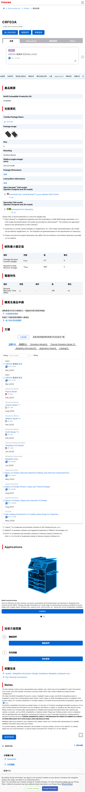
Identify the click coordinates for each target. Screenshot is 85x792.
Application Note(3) (48, 348)
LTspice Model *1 (12, 405)
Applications (59, 76)
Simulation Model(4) (38, 344)
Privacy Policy (67, 784)
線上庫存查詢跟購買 (13, 320)
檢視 (5, 174)
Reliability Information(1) (26, 348)
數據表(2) (23, 344)
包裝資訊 (10, 76)
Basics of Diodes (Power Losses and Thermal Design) (27, 487)
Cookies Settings (33, 788)
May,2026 (9, 521)
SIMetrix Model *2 (12, 418)
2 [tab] (44, 616)
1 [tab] (41, 616)
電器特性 (31, 76)
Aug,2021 (9, 493)
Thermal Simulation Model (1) (63, 344)
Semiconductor (14, 8)
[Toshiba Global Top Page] (6, 2)
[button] (82, 2)
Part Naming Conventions (16, 677)
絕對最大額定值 (21, 76)
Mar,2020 (9, 370)
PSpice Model (11, 391)
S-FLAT (10, 122)
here (10, 536)
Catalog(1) (63, 348)
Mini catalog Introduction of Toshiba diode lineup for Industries (31, 514)
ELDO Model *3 (11, 432)
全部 (11, 41)
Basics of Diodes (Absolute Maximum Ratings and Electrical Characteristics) (37, 473)
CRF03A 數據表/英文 (13, 378)
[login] (81, 735)
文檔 (50, 76)
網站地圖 (79, 745)
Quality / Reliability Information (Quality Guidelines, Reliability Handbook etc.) (38, 673)
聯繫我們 (69, 76)
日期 (34, 355)
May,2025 (9, 479)
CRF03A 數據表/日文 (13, 364)
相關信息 (77, 76)
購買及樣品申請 (42, 76)
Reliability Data (11, 459)
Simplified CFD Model (14, 445)
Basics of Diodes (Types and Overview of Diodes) (26, 500)
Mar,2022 (9, 384)
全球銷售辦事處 (12, 314)
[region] (42, 783)
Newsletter (11, 759)
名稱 (4, 355)
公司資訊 (11, 764)
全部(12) (12, 344)
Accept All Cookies (50, 788)
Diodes (26, 8)
